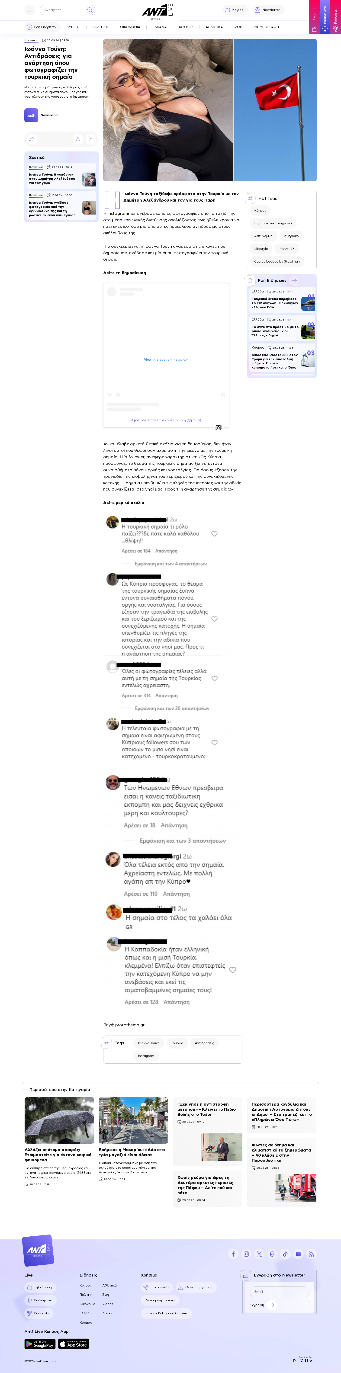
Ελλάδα (86, 1313)
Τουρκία (177, 1043)
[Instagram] (246, 1254)
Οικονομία (87, 1304)
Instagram (146, 1056)
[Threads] (272, 1254)
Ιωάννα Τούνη (149, 1043)
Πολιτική (86, 1294)
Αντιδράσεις (204, 1043)
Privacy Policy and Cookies (166, 1313)
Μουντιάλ (287, 248)
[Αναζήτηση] (90, 10)
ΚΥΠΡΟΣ (73, 27)
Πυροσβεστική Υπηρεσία (273, 223)
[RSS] (311, 1254)
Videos (107, 1304)
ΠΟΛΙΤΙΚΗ (100, 27)
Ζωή (105, 1294)
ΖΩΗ (238, 27)
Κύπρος (260, 210)
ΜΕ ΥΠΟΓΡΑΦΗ (266, 27)
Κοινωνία (31, 40)
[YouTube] (298, 1254)
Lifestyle (261, 248)
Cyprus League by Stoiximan (277, 261)
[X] (259, 1254)
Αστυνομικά (263, 236)
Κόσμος (86, 1322)
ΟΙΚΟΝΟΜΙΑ (130, 27)
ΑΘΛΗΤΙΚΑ (214, 27)
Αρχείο (107, 1313)
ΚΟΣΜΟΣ (186, 27)
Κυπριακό (291, 236)
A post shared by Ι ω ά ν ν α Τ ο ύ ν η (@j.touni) (166, 420)
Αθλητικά (109, 1285)
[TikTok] (285, 1254)
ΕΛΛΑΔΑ (159, 27)
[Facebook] (233, 1254)
